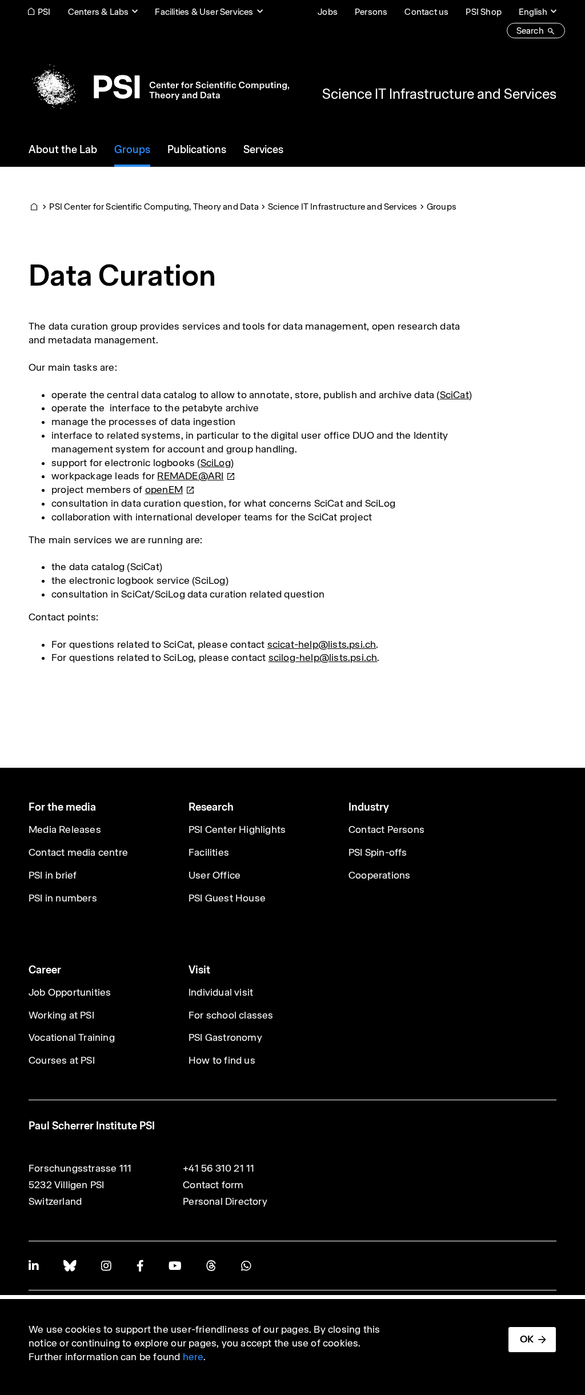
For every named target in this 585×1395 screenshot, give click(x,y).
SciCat (454, 394)
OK (527, 1339)
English (533, 12)
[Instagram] (106, 1266)
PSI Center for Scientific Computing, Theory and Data (153, 206)
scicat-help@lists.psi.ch (321, 644)
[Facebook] (140, 1266)
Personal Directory (225, 1201)
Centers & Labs (98, 12)
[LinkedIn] (33, 1266)
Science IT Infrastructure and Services (439, 94)
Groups (441, 206)
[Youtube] (175, 1266)
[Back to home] (158, 87)
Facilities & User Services (204, 12)
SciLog (216, 462)
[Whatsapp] (246, 1266)
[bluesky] (69, 1266)
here (193, 1356)
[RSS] (211, 1266)
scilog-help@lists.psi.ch (323, 657)
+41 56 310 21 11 (218, 1168)
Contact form (213, 1184)
